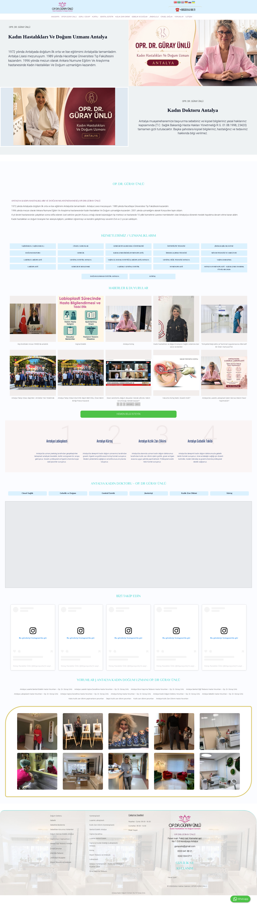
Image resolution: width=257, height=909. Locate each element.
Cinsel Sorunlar (80, 246)
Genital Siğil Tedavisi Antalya (176, 260)
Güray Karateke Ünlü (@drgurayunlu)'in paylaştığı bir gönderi (39, 666)
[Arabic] (179, 3)
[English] (182, 3)
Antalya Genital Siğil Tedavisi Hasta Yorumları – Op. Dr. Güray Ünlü (211, 689)
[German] (186, 3)
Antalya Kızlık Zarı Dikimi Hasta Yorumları (172, 699)
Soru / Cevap (84, 17)
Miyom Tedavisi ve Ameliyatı (224, 253)
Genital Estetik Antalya (80, 260)
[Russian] (189, 3)
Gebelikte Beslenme (80, 266)
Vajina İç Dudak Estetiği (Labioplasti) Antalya (128, 260)
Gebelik (80, 253)
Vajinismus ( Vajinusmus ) (33, 246)
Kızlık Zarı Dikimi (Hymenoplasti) (128, 253)
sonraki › (130, 404)
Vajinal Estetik (80, 344)
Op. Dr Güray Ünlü (138, 893)
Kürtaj (95, 17)
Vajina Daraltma (224, 260)
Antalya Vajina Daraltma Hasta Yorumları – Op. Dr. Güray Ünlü (84, 694)
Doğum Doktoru (32, 253)
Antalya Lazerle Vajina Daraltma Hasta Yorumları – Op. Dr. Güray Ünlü (101, 689)
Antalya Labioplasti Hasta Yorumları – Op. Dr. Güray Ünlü (36, 694)
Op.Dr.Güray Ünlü (69, 17)
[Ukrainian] (193, 3)
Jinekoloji (154, 17)
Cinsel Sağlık (167, 17)
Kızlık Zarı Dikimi (122, 17)
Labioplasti (33, 266)
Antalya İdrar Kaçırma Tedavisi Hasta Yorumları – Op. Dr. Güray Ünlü (157, 689)
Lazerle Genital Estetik (128, 266)
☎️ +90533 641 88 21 (185, 9)
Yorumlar (179, 17)
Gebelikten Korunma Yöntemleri (128, 246)
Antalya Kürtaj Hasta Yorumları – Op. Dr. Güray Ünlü (131, 694)
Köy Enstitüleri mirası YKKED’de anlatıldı (33, 344)
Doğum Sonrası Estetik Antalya (104, 276)
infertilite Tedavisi (176, 246)
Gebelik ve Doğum (139, 17)
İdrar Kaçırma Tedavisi (176, 253)
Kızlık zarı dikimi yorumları (143, 699)
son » (137, 404)
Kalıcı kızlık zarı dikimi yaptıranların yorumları (86, 699)
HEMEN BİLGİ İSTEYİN (128, 413)
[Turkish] (175, 3)
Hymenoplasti (176, 266)
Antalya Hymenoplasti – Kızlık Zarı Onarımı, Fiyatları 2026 (224, 268)
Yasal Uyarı (172, 877)
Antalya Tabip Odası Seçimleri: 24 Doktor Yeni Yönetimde (33, 398)
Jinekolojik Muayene (224, 246)
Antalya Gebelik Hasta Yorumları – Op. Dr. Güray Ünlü (222, 694)
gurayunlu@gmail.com (184, 846)
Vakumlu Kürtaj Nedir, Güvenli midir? (176, 398)
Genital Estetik (106, 17)
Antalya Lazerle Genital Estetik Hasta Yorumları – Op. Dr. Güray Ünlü (46, 689)
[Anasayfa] (62, 6)
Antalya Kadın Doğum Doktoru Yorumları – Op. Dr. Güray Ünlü (176, 694)
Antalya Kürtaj (128, 344)
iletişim (189, 17)
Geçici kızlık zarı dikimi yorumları (118, 699)
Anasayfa (55, 17)
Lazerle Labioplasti (33, 260)
